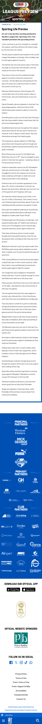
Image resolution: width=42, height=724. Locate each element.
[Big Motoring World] (35, 570)
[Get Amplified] (21, 570)
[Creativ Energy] (6, 570)
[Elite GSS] (6, 526)
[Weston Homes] (21, 430)
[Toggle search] (37, 720)
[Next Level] (21, 491)
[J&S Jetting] (21, 516)
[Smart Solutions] (6, 491)
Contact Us (21, 699)
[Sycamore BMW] (14, 500)
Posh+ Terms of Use (21, 682)
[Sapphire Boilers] (21, 544)
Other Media (20, 710)
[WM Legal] (6, 535)
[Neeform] (6, 544)
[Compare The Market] (35, 480)
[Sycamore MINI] (28, 500)
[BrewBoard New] (35, 554)
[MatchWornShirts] (21, 554)
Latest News (9, 715)
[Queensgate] (35, 535)
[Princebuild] (6, 480)
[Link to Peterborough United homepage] (11, 721)
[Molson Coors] (35, 515)
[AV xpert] (6, 553)
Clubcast (34, 710)
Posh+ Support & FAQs (21, 686)
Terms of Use (21, 678)
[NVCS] (35, 544)
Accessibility (21, 691)
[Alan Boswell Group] (6, 516)
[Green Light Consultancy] (21, 535)
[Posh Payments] (6, 563)
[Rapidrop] (35, 562)
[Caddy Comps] (35, 526)
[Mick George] (21, 441)
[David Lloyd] (21, 526)
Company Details (21, 695)
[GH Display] (21, 480)
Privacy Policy (21, 674)
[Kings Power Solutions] (21, 463)
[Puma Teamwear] (21, 452)
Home (2, 715)
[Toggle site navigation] (3, 720)
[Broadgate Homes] (21, 563)
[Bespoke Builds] (35, 491)
